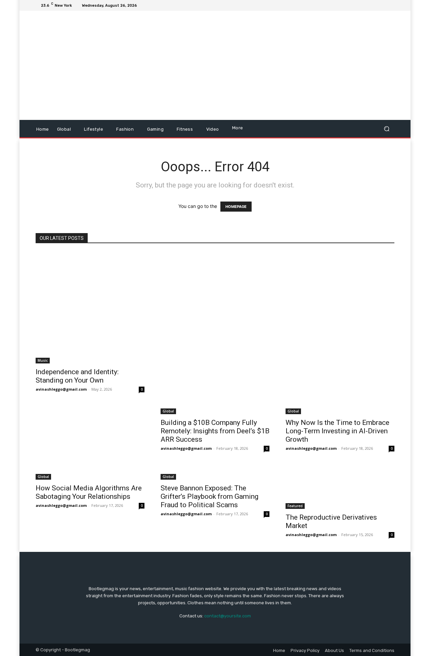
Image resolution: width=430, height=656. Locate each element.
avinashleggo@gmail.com (61, 389)
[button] (386, 129)
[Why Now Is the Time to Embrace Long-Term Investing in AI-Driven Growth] (340, 333)
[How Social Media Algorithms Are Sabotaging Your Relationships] (90, 473)
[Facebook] (358, 5)
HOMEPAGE (236, 206)
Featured (295, 506)
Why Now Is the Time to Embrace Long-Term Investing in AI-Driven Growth (337, 431)
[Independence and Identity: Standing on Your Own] (90, 307)
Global (168, 411)
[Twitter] (374, 5)
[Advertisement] (271, 66)
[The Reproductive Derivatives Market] (340, 487)
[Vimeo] (382, 5)
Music (43, 360)
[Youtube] (390, 5)
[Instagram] (366, 5)
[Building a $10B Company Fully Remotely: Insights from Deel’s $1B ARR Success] (215, 333)
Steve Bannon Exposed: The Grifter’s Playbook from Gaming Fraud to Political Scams (209, 496)
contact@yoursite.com (227, 615)
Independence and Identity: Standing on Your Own (77, 376)
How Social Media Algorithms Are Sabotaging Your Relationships (89, 492)
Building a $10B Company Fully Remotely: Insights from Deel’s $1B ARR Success (215, 431)
